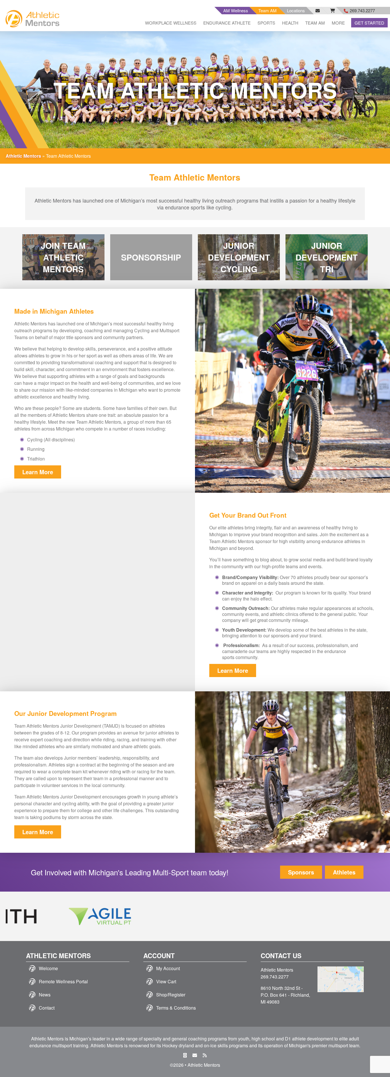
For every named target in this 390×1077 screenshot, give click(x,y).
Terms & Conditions (176, 1007)
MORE (338, 23)
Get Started (369, 23)
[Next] (372, 916)
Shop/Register (170, 994)
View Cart (166, 981)
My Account (168, 968)
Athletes (344, 872)
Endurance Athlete (227, 23)
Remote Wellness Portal (63, 981)
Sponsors (301, 872)
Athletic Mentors (23, 156)
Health (290, 23)
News (45, 994)
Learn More (37, 472)
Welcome (48, 968)
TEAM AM (315, 23)
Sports (266, 23)
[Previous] (17, 916)
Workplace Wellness (170, 23)
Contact (47, 1007)
